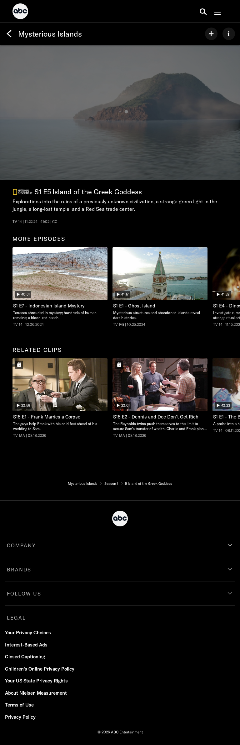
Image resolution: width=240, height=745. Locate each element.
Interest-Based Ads (26, 645)
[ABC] (20, 12)
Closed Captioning (25, 657)
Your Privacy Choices (28, 633)
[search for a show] (203, 11)
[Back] (9, 34)
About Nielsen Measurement (36, 693)
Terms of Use (19, 705)
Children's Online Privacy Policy (39, 669)
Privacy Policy (20, 717)
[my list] (211, 34)
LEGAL (16, 618)
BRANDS (19, 569)
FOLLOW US (24, 593)
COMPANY (21, 545)
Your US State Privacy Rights (36, 681)
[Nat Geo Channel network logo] (22, 192)
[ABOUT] (228, 34)
